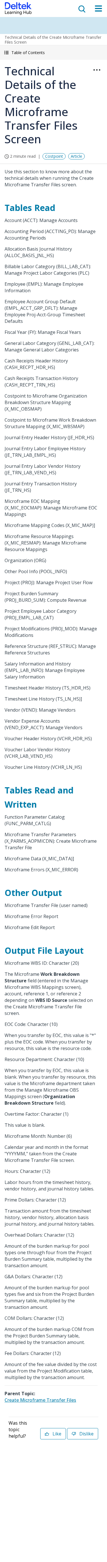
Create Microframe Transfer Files (40, 1400)
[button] (53, 52)
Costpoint (54, 156)
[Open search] (81, 8)
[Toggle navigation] (98, 8)
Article (76, 156)
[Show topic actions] (96, 70)
